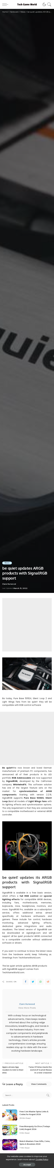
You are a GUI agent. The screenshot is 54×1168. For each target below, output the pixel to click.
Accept (27, 1164)
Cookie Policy (42, 1159)
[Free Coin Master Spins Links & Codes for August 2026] (9, 1115)
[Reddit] (48, 982)
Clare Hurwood (9, 584)
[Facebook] (25, 982)
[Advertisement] (27, 624)
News (7, 563)
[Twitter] (33, 982)
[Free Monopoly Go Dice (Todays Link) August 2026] (9, 1129)
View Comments (38, 1084)
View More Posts (27, 1008)
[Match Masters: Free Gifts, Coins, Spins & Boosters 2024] (9, 1144)
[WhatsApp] (41, 982)
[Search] (49, 4)
